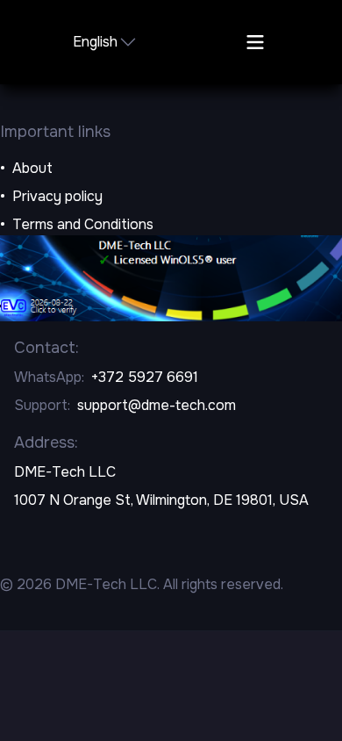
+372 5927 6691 (144, 377)
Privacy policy (57, 196)
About (32, 168)
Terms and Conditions (82, 224)
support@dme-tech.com (156, 405)
